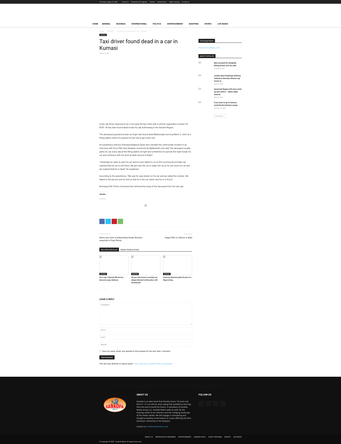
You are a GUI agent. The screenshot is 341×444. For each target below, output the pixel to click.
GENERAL (106, 23)
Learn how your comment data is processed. (153, 363)
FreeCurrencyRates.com (209, 47)
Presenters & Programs (139, 2)
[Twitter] (235, 2)
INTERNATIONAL (139, 23)
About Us (125, 2)
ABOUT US (149, 437)
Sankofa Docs (162, 2)
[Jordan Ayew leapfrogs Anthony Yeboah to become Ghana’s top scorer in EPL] (199, 75)
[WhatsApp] (120, 221)
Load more (219, 116)
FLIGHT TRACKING (215, 437)
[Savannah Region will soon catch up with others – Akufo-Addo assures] (199, 89)
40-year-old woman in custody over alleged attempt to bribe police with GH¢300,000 (144, 280)
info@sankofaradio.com (157, 426)
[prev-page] (101, 288)
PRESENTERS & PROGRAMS (165, 437)
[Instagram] (231, 2)
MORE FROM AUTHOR (130, 250)
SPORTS (208, 23)
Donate (152, 2)
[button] (247, 24)
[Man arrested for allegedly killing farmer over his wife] (199, 62)
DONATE (227, 437)
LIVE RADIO (223, 23)
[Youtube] (240, 2)
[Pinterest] (114, 221)
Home (101, 31)
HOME (95, 23)
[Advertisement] (193, 13)
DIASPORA (193, 23)
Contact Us (185, 2)
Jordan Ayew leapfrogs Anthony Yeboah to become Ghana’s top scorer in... (227, 78)
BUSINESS (120, 23)
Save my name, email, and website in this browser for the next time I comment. (136, 351)
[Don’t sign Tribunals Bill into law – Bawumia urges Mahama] (113, 265)
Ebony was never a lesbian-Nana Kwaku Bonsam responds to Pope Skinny (120, 239)
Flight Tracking (174, 2)
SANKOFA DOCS (200, 437)
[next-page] (105, 288)
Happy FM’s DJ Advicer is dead (178, 237)
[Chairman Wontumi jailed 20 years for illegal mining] (177, 265)
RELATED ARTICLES (109, 250)
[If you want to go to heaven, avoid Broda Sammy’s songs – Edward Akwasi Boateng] (199, 102)
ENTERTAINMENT (175, 23)
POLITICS (157, 23)
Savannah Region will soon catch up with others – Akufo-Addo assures (228, 91)
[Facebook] (226, 2)
